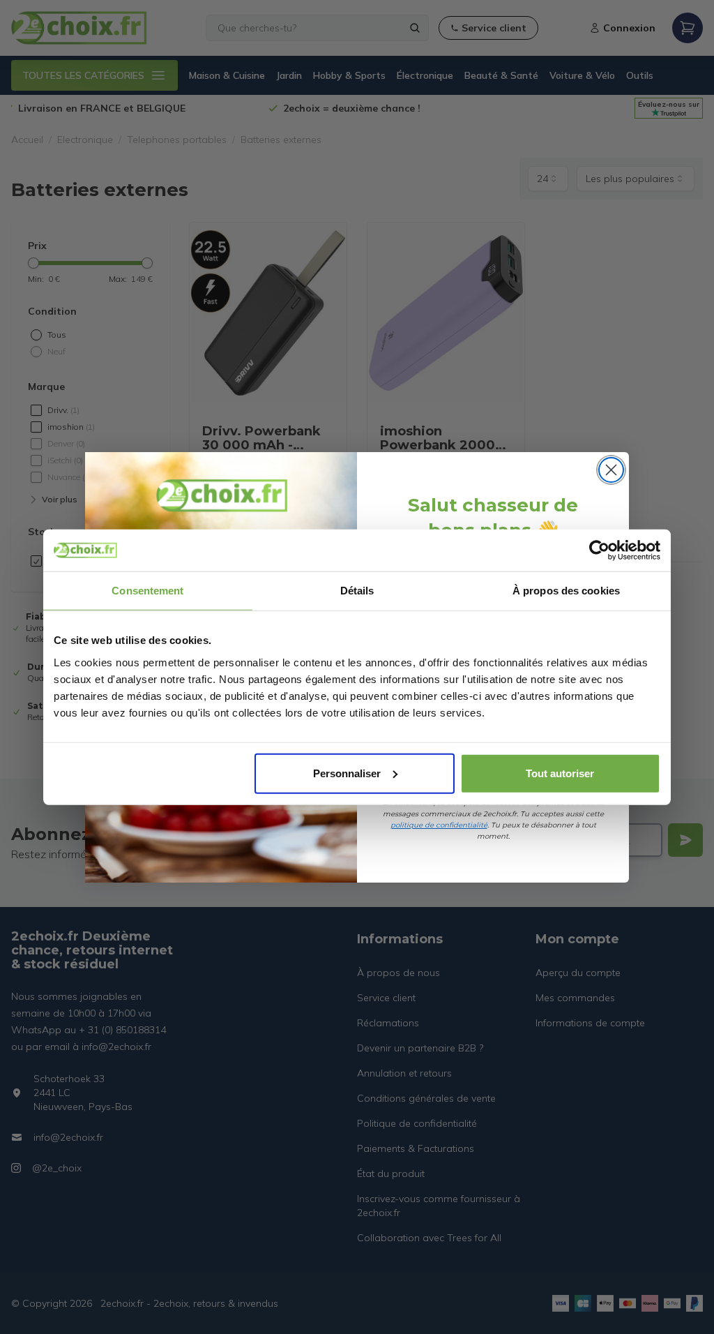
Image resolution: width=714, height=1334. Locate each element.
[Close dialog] (611, 470)
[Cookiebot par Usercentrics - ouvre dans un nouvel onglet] (599, 550)
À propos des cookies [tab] (566, 591)
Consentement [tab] (147, 591)
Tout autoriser (560, 773)
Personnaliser (347, 773)
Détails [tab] (357, 591)
